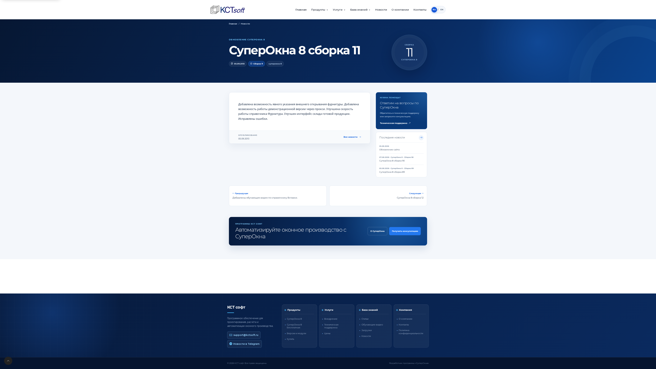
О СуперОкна (377, 231)
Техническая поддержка (393, 123)
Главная (301, 9)
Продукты (319, 9)
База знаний (360, 9)
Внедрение (330, 319)
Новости (381, 9)
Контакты (420, 9)
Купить (290, 339)
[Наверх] (8, 361)
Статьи (364, 319)
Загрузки (366, 330)
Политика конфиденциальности (411, 331)
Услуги (339, 9)
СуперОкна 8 (294, 319)
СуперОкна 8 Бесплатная (294, 326)
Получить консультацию (405, 231)
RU (434, 9)
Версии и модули (296, 333)
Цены (327, 333)
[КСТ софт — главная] (228, 9)
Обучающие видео (372, 324)
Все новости (351, 137)
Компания (405, 310)
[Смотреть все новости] (421, 137)
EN (441, 9)
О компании (400, 9)
